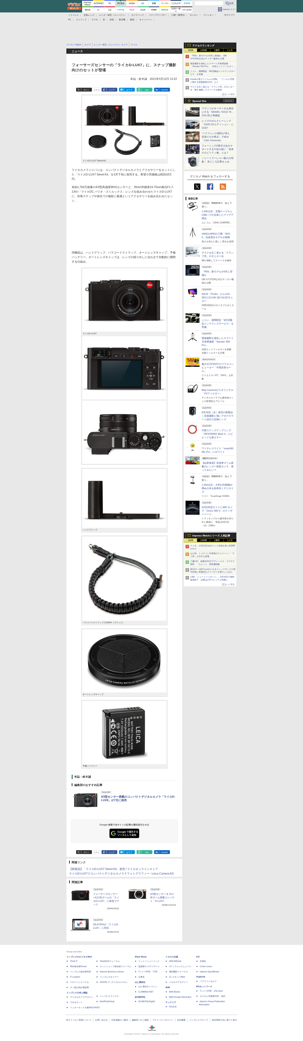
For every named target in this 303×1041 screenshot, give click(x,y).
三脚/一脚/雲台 (178, 15)
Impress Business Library (112, 971)
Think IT (74, 961)
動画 (132, 19)
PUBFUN (200, 977)
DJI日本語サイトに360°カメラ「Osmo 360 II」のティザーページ (217, 511)
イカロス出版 (172, 957)
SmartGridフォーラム (110, 961)
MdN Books (174, 992)
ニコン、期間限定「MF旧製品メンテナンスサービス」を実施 (218, 323)
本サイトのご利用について (78, 1020)
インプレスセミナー (109, 977)
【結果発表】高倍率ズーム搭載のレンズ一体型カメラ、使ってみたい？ (218, 466)
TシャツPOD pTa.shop (211, 991)
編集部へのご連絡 (140, 1020)
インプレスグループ (198, 1020)
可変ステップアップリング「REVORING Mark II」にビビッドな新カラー (217, 434)
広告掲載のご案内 (119, 1020)
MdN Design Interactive (180, 997)
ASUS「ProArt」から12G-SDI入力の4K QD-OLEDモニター (217, 297)
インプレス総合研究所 (80, 971)
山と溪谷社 (140, 982)
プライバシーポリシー (162, 1020)
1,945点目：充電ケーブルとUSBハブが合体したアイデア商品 (218, 215)
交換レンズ (89, 15)
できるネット (76, 1002)
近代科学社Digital (146, 1001)
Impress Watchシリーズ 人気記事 (211, 535)
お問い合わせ (101, 1020)
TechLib (173, 1006)
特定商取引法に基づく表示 (224, 1020)
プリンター (208, 15)
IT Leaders (75, 977)
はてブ (129, 90)
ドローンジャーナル (79, 982)
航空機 (122, 19)
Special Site (199, 101)
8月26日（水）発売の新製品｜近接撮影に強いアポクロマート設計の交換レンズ (218, 416)
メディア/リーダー (157, 15)
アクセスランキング (203, 45)
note (147, 90)
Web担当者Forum (78, 966)
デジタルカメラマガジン (81, 997)
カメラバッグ (137, 15)
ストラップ (81, 19)
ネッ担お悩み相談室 (79, 987)
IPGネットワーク (204, 986)
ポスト (86, 90)
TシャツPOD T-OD (147, 971)
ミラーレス (73, 15)
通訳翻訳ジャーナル (178, 971)
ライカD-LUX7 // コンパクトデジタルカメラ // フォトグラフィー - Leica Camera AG (121, 873)
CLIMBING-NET (145, 992)
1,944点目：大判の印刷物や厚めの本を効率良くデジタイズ (218, 488)
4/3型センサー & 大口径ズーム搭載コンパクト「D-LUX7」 (162, 897)
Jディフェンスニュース (180, 966)
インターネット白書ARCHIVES (85, 1007)
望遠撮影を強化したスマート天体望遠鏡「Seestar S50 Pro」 (218, 341)
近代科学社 (140, 997)
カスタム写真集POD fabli (212, 996)
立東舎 (141, 977)
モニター (194, 15)
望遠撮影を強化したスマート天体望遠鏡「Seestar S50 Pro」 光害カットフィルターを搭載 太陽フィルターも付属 (212, 66)
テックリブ (171, 1002)
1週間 (217, 50)
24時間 (203, 50)
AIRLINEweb (175, 961)
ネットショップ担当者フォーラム (115, 966)
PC (69, 19)
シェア (112, 90)
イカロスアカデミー (178, 982)
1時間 (190, 50)
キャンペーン (145, 19)
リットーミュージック (148, 961)
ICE (198, 957)
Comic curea (206, 966)
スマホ (95, 19)
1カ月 (230, 50)
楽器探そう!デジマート (149, 966)
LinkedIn (164, 90)
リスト (96, 90)
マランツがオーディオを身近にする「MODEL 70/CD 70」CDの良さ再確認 (218, 112)
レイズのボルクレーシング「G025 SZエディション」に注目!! (218, 124)
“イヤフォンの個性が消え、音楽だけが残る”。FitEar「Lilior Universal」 (217, 137)
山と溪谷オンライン (147, 986)
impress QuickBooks (209, 971)
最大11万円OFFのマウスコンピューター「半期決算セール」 (218, 367)
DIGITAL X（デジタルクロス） (114, 982)
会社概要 (181, 1020)
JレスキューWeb (177, 977)
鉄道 (112, 19)
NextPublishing (107, 1001)
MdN (168, 987)
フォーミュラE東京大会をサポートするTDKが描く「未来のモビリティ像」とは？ (218, 149)
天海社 (203, 961)
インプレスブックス (109, 996)
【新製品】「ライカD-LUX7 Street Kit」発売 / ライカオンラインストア (113, 869)
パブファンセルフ (208, 981)
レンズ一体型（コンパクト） (112, 15)
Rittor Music (141, 957)
